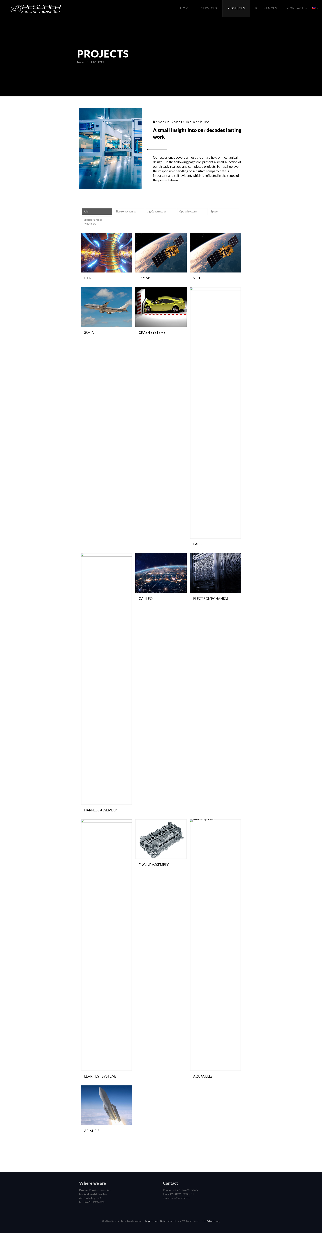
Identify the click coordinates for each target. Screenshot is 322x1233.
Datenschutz (167, 1220)
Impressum (151, 1220)
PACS (197, 544)
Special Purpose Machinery (93, 221)
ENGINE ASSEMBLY (154, 865)
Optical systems (188, 211)
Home (80, 62)
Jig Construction (157, 211)
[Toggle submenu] (306, 8)
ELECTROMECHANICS (210, 598)
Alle (86, 211)
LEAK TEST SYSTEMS (100, 1076)
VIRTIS (198, 278)
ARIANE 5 (91, 1131)
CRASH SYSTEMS (152, 332)
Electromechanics (126, 211)
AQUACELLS (202, 1076)
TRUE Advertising (209, 1220)
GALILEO (146, 598)
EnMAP (144, 278)
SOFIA (89, 332)
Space (214, 211)
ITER (87, 278)
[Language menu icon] (315, 8)
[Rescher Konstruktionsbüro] (32, 8)
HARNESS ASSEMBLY (100, 810)
